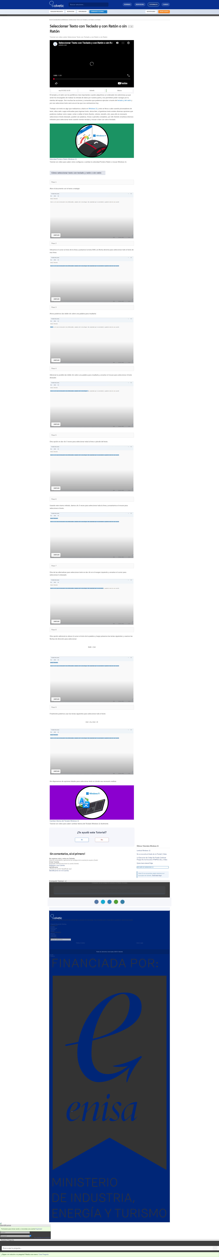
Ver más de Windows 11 (145, 867)
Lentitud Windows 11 (143, 850)
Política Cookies (80, 943)
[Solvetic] (59, 4)
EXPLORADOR (82, 11)
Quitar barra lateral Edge (145, 863)
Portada (127, 4)
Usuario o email (35, 1232)
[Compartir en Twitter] (103, 902)
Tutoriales (153, 4)
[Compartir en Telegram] (122, 902)
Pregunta (52, 924)
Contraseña (34, 1234)
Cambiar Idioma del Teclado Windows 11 (64, 821)
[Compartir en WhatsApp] (116, 902)
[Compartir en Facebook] (96, 902)
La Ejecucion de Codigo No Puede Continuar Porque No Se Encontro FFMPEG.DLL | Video (152, 859)
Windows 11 (93, 108)
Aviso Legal (140, 943)
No (102, 840)
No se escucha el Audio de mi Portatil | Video (152, 854)
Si (82, 840)
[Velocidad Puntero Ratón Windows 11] (92, 140)
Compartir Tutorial (98, 11)
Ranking (64, 924)
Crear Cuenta (164, 11)
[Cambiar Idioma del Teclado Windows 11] (92, 802)
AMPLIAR (56, 235)
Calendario (53, 936)
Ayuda (51, 954)
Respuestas (140, 4)
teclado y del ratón (124, 100)
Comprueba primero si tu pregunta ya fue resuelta (18, 1243)
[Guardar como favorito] (129, 26)
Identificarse (151, 11)
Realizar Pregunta (57, 11)
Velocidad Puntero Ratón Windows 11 (63, 159)
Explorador (53, 935)
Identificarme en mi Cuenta (59, 870)
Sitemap (52, 933)
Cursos (165, 4)
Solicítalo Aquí (157, 875)
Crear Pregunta (43, 1254)
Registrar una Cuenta (57, 865)
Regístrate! (38, 1229)
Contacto (52, 956)
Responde (58, 924)
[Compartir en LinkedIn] (109, 902)
